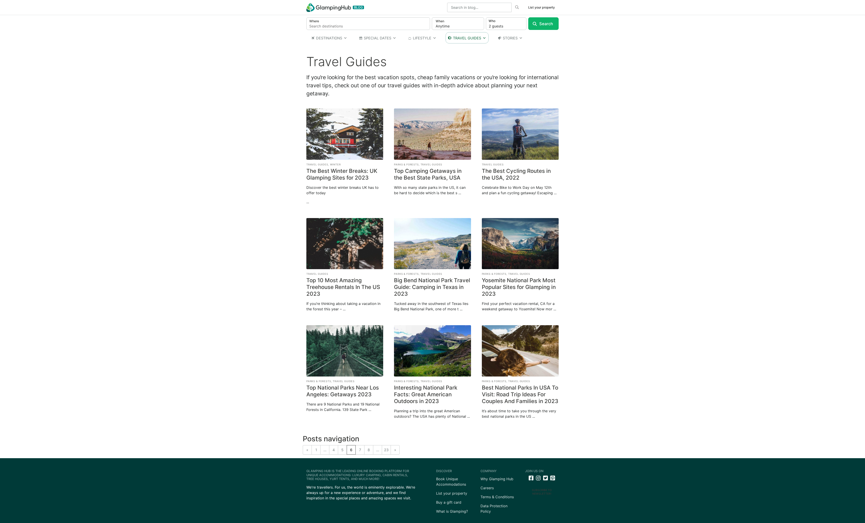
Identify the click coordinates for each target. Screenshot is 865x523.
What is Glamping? (452, 511)
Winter (335, 164)
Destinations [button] (329, 38)
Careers (487, 488)
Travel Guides (467, 38)
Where (314, 21)
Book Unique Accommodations (451, 482)
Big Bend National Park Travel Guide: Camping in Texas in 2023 (432, 287)
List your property (541, 7)
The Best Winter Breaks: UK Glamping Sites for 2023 (341, 174)
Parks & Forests (406, 164)
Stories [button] (510, 38)
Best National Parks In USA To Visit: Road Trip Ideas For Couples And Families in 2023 (520, 394)
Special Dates (377, 38)
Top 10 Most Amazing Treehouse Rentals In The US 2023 (343, 287)
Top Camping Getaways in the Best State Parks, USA (428, 174)
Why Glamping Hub (496, 479)
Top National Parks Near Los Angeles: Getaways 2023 (342, 391)
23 (386, 450)
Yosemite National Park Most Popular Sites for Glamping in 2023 (519, 287)
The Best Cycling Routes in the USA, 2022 (516, 174)
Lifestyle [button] (422, 38)
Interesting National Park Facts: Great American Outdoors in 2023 (425, 394)
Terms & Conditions (497, 497)
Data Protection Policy (494, 509)
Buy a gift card (448, 502)
